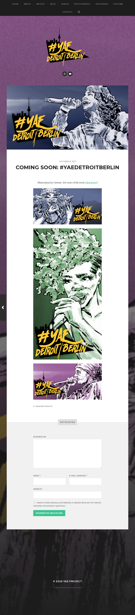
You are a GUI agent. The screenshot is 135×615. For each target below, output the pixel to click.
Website (37, 489)
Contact (68, 12)
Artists (40, 4)
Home (15, 4)
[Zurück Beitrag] (3, 307)
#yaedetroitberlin (44, 406)
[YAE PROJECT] (67, 46)
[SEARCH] (79, 12)
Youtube (118, 4)
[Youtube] (70, 73)
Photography (82, 4)
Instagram (101, 4)
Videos (65, 4)
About (27, 4)
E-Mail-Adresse (78, 475)
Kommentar (39, 437)
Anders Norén (73, 588)
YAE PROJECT (72, 581)
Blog (53, 4)
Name (36, 475)
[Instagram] (64, 73)
